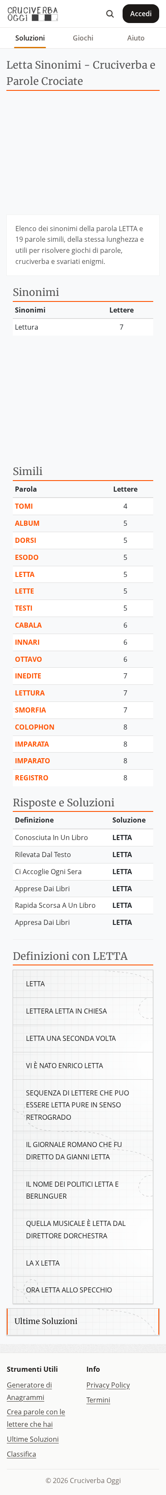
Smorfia (30, 710)
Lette (24, 591)
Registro (32, 777)
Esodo (27, 557)
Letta (24, 574)
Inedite (28, 676)
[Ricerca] (109, 13)
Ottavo (28, 659)
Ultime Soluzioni (33, 1439)
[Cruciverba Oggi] (33, 13)
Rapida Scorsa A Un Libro (55, 905)
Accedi (141, 13)
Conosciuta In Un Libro (51, 837)
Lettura (30, 693)
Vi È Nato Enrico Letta (64, 1065)
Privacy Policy (108, 1385)
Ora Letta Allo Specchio (69, 1290)
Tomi (24, 506)
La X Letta (43, 1263)
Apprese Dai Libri (42, 888)
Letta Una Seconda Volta (71, 1038)
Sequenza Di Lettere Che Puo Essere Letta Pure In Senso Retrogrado (77, 1105)
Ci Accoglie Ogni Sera (48, 871)
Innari (27, 642)
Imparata (32, 744)
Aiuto (136, 38)
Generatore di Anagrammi (29, 1391)
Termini (98, 1400)
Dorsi (25, 540)
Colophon (34, 727)
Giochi (83, 38)
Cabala (28, 625)
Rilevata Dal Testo (43, 854)
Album (27, 523)
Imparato (32, 760)
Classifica (21, 1454)
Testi (23, 608)
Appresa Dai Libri (42, 922)
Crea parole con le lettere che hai (36, 1418)
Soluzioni (30, 38)
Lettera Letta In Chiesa (66, 1011)
